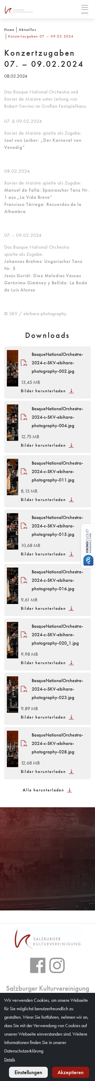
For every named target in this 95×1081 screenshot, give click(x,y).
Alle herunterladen (44, 790)
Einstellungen (28, 1072)
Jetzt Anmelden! (47, 876)
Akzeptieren (71, 1072)
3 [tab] (53, 901)
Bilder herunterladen (44, 391)
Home (9, 29)
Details (9, 1059)
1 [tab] (41, 901)
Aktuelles (27, 29)
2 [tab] (47, 901)
